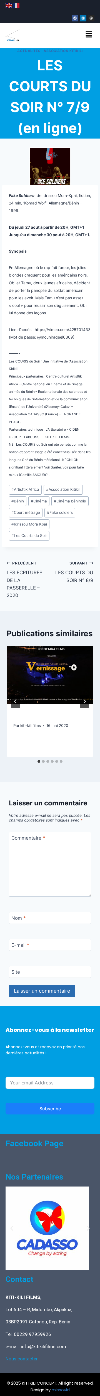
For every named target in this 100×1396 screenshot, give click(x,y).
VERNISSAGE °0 (35, 714)
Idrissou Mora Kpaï (29, 524)
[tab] (39, 761)
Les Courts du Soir (29, 535)
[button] (88, 35)
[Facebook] (75, 18)
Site (15, 972)
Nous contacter (22, 1359)
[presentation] (50, 675)
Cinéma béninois (70, 501)
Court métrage (25, 512)
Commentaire (28, 838)
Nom (18, 918)
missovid (61, 1390)
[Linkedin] (83, 18)
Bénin (17, 501)
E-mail (20, 945)
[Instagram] (91, 18)
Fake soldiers (60, 512)
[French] (16, 5)
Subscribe (50, 1108)
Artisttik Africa (25, 489)
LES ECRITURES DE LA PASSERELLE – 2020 (24, 579)
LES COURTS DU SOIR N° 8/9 (74, 572)
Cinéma (39, 501)
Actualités (28, 51)
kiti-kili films (30, 725)
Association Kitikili (63, 51)
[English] (9, 5)
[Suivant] (84, 701)
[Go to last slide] (15, 701)
